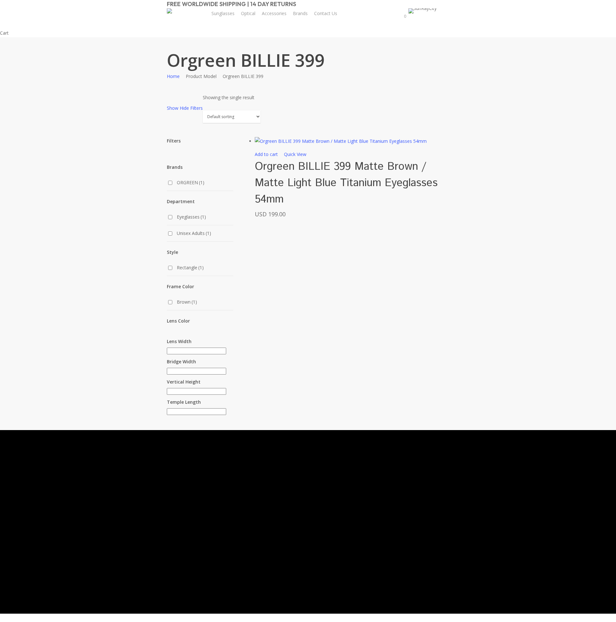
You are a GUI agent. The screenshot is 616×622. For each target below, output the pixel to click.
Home (173, 76)
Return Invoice (351, 523)
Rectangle (190, 267)
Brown (187, 302)
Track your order (354, 511)
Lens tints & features (276, 501)
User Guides (276, 528)
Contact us (348, 474)
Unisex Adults (194, 233)
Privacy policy (350, 499)
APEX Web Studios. (364, 606)
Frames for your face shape (281, 482)
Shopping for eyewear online (280, 465)
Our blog (273, 516)
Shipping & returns (356, 486)
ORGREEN (190, 182)
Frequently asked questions (282, 543)
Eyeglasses (191, 217)
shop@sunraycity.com (405, 528)
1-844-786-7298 (399, 555)
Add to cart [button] (266, 154)
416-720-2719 (397, 582)
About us (346, 462)
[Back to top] (308, 618)
